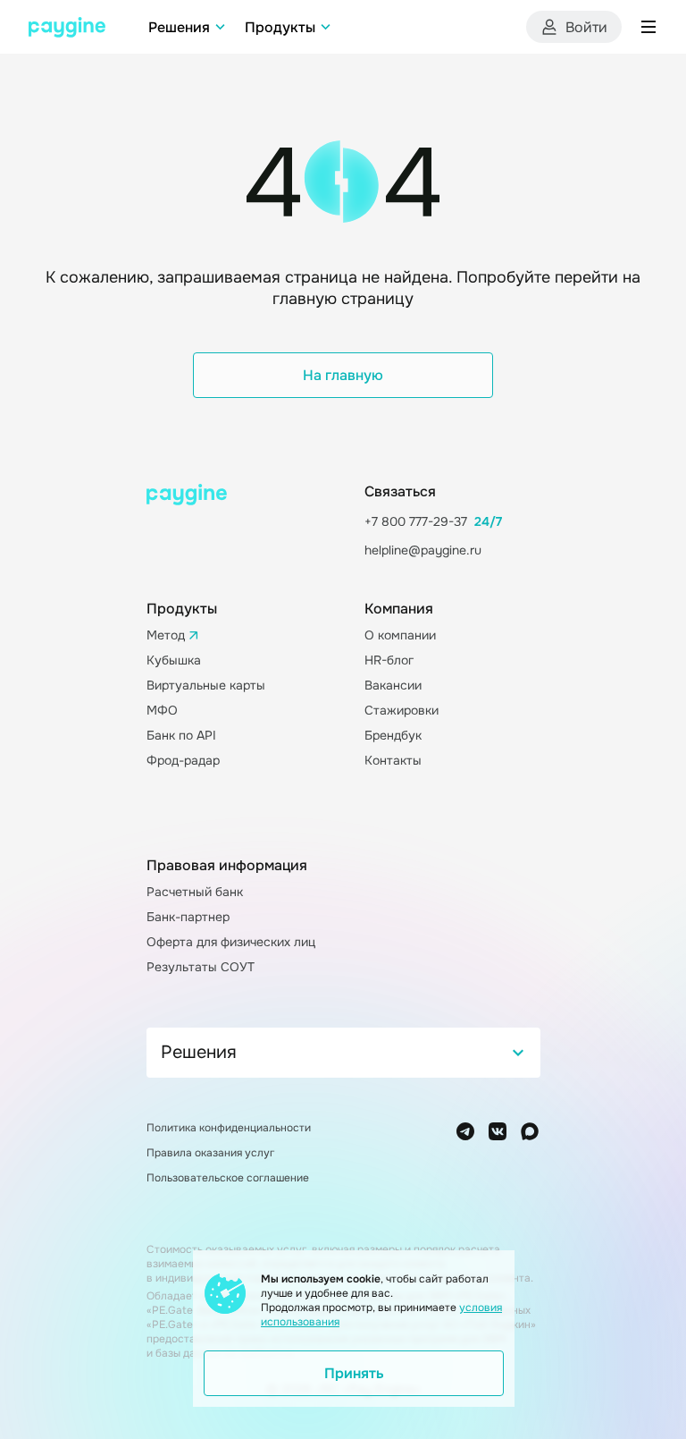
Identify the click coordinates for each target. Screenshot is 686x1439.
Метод (165, 635)
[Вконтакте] (497, 1131)
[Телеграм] (465, 1131)
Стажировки (401, 710)
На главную (343, 375)
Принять (354, 1373)
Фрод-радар (183, 760)
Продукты (280, 27)
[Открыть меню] (648, 27)
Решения (179, 27)
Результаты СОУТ (200, 967)
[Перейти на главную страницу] (67, 27)
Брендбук (393, 735)
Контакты (393, 760)
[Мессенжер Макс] (529, 1131)
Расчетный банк (194, 892)
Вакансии (393, 685)
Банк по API (181, 735)
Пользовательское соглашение (227, 1178)
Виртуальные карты (205, 685)
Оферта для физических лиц (230, 942)
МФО (162, 710)
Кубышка (173, 660)
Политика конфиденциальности (228, 1128)
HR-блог (389, 660)
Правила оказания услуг (210, 1153)
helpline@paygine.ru (422, 550)
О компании (400, 635)
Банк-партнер (188, 917)
